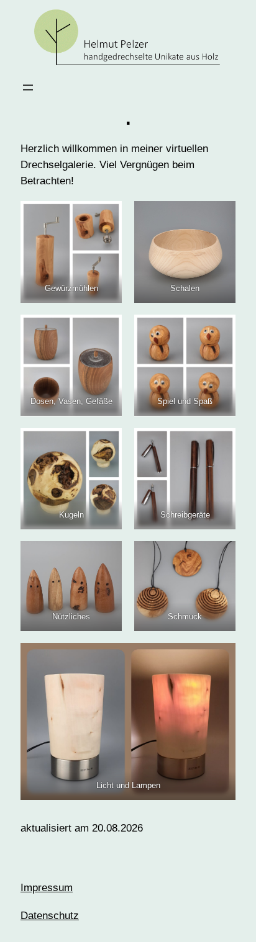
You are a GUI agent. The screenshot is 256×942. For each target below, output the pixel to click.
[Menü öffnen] (28, 87)
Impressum (47, 888)
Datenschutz (50, 916)
